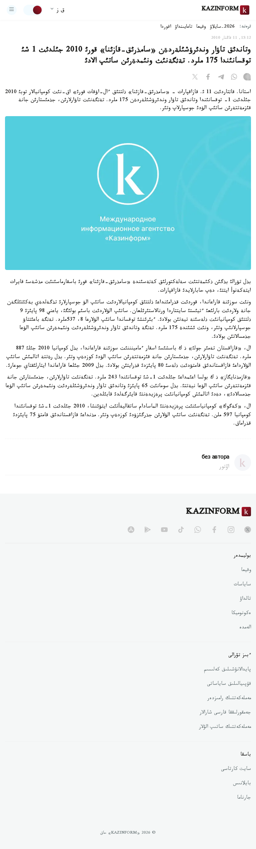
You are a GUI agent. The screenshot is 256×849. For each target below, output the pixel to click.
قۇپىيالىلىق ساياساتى (229, 684)
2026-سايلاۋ (222, 27)
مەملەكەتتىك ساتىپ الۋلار (225, 727)
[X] (195, 78)
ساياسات (242, 585)
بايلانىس (242, 784)
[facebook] (214, 529)
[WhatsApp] (234, 78)
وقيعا (201, 27)
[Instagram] (247, 78)
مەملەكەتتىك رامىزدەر (229, 698)
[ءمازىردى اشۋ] (12, 10)
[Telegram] (221, 78)
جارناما (244, 798)
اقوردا (165, 27)
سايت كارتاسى (236, 769)
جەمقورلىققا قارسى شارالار (225, 713)
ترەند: (245, 27)
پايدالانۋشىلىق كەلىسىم (227, 670)
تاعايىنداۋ (183, 27)
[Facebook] (208, 78)
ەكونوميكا (241, 613)
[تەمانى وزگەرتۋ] (33, 10)
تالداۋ (245, 599)
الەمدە (245, 628)
